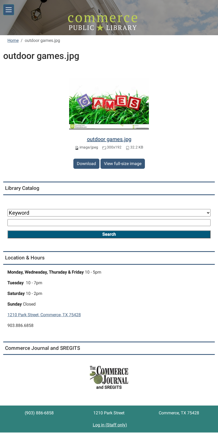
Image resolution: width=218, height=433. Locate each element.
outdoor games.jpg (109, 139)
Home (13, 40)
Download (86, 163)
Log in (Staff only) (110, 424)
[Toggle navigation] (8, 9)
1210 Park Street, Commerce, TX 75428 (44, 314)
